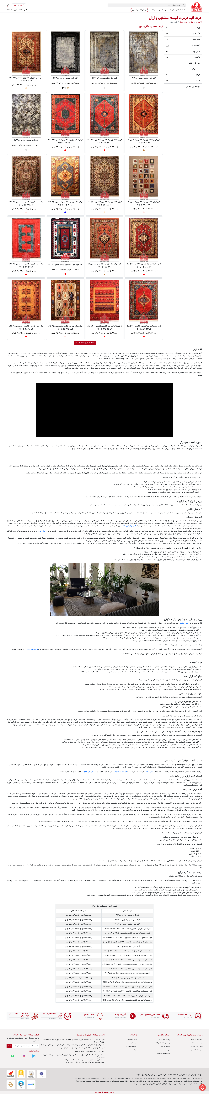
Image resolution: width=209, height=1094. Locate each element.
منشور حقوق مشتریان (163, 1053)
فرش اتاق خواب (32, 649)
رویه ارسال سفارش (196, 1043)
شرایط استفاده (165, 1046)
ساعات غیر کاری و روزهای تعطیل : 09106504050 (89, 1051)
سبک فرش (196, 69)
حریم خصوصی (165, 1050)
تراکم (198, 74)
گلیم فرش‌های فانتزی (128, 525)
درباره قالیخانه (133, 1043)
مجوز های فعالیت (131, 1046)
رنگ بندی (196, 33)
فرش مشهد (149, 771)
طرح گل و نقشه (194, 63)
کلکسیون (197, 57)
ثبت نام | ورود (18, 5)
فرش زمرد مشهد (88, 771)
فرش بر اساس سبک (187, 22)
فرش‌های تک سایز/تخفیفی (139, 10)
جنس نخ (196, 51)
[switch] (167, 46)
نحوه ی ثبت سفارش (196, 1046)
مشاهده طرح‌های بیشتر (86, 342)
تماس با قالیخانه (132, 1039)
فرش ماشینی (183, 623)
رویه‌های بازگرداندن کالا (163, 1043)
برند (198, 27)
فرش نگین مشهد (121, 771)
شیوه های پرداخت (196, 1039)
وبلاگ (135, 1050)
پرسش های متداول (164, 1039)
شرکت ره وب (99, 1092)
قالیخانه (199, 22)
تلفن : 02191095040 (98, 1048)
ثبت (9, 1046)
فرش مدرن (41, 531)
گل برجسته (196, 45)
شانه (198, 80)
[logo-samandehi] (31, 1074)
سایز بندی (196, 39)
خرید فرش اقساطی (196, 1050)
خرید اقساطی (162, 10)
